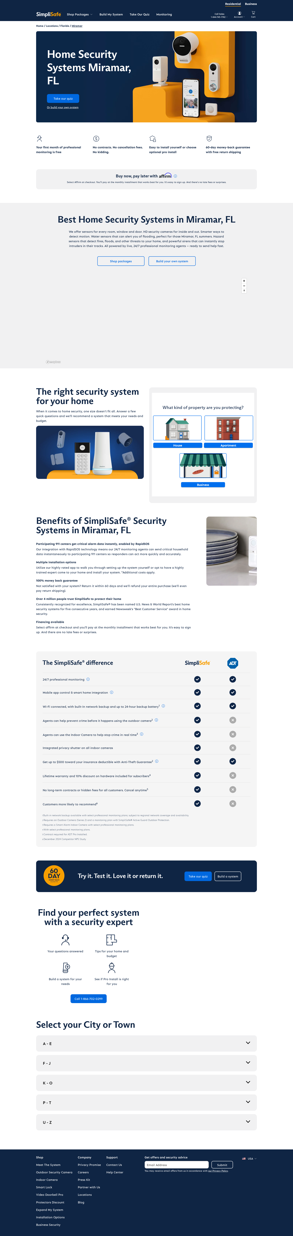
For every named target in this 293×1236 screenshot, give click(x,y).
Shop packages (121, 261)
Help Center (114, 1172)
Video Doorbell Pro (49, 1194)
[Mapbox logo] (53, 362)
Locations (85, 1194)
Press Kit (84, 1179)
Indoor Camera (47, 1179)
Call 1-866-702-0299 (89, 998)
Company (84, 1157)
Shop (39, 1157)
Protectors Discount (50, 1202)
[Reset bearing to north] (244, 290)
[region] (146, 321)
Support (112, 1157)
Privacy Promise (89, 1164)
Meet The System (48, 1164)
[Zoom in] (244, 280)
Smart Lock (44, 1187)
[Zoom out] (244, 285)
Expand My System (49, 1209)
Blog (81, 1202)
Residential (233, 3)
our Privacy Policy (218, 1170)
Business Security (48, 1224)
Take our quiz (198, 876)
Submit (222, 1165)
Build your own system (172, 261)
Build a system (228, 876)
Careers (83, 1172)
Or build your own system (63, 107)
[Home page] (49, 14)
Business (251, 3)
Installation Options (50, 1217)
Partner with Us (89, 1187)
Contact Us (114, 1164)
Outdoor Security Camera (54, 1172)
